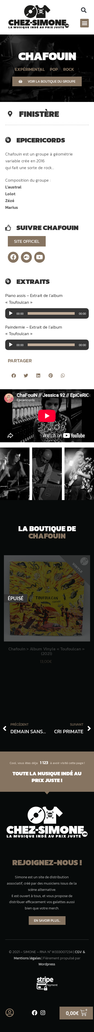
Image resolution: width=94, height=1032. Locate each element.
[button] (84, 10)
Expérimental (30, 69)
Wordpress (46, 964)
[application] (47, 313)
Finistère (39, 114)
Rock (68, 69)
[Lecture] (10, 313)
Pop (54, 69)
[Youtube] (39, 257)
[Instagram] (43, 1013)
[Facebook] (13, 257)
